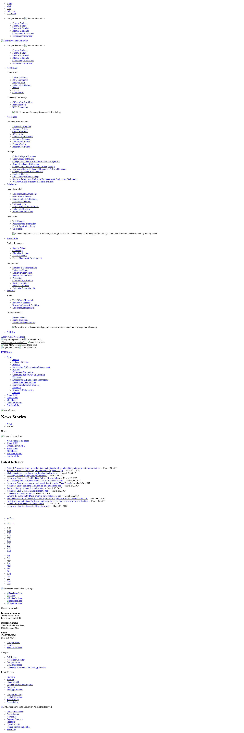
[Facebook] (125, 593)
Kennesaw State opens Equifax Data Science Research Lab (33, 478)
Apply (9, 3)
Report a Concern (15, 719)
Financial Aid (13, 682)
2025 (9, 548)
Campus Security (14, 694)
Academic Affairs (20, 129)
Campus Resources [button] (15, 18)
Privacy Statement (15, 711)
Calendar (11, 11)
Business (16, 369)
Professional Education (22, 211)
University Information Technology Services (26, 667)
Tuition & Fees (19, 204)
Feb (8, 558)
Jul (8, 571)
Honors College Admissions (24, 199)
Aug (9, 573)
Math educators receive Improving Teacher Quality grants (32, 473)
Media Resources (14, 647)
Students (16, 392)
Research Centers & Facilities (25, 305)
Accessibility (12, 702)
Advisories (11, 717)
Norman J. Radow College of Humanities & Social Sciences (39, 169)
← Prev (10, 518)
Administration (19, 105)
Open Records (13, 724)
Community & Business (23, 33)
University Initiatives (21, 85)
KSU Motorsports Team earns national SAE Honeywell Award (35, 480)
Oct (8, 578)
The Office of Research (22, 300)
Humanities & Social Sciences (25, 385)
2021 (9, 538)
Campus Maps (13, 642)
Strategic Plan (18, 82)
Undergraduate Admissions (24, 194)
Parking (10, 645)
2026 (9, 551)
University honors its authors (19, 493)
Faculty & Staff (19, 26)
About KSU (12, 68)
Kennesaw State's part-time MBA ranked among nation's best (34, 486)
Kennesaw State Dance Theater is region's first (27, 491)
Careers (15, 90)
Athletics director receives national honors (25, 503)
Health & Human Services (24, 382)
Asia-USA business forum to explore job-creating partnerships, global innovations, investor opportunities (53, 468)
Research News (19, 317)
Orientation (17, 229)
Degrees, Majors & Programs (20, 684)
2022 (9, 541)
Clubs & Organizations (22, 280)
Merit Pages (12, 400)
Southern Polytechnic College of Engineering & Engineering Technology (45, 179)
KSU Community (20, 80)
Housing (10, 679)
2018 (9, 530)
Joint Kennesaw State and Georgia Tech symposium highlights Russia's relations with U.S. (47, 498)
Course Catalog (19, 144)
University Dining (20, 270)
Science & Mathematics (22, 390)
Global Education (20, 131)
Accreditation (13, 714)
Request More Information (24, 224)
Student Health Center (22, 275)
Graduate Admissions (21, 196)
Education (16, 377)
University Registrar (21, 209)
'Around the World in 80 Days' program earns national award (34, 496)
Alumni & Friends (20, 31)
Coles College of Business (24, 156)
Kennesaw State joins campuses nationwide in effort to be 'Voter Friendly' (39, 483)
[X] (125, 596)
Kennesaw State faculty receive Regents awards (28, 506)
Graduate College (20, 174)
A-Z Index (11, 13)
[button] (21, 339)
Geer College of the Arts (23, 159)
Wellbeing (16, 278)
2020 (9, 535)
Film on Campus (14, 402)
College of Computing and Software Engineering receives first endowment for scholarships (47, 501)
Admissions (12, 184)
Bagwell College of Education (25, 164)
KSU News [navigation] (6, 352)
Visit (9, 6)
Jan (8, 555)
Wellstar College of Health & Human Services (33, 182)
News (9, 357)
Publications (12, 397)
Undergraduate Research (23, 308)
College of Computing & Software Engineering (33, 166)
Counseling (17, 250)
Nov (9, 581)
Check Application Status (23, 226)
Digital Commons (20, 320)
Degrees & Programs (21, 126)
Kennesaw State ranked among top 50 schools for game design (35, 470)
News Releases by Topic (18, 441)
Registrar (11, 687)
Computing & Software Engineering (28, 375)
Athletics (11, 332)
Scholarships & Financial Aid (25, 206)
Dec (8, 583)
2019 (9, 533)
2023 (9, 543)
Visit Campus (18, 221)
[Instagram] (125, 601)
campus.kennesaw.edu (22, 36)
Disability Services (20, 253)
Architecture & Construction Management (31, 367)
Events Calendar (19, 255)
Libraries (11, 677)
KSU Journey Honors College (25, 176)
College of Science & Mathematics (27, 171)
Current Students (19, 23)
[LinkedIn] (125, 598)
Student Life (12, 238)
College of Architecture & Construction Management (36, 161)
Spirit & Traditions (20, 283)
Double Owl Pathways (22, 136)
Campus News (13, 662)
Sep (8, 576)
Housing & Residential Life (24, 268)
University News (20, 77)
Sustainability (13, 699)
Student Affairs (19, 248)
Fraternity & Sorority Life (23, 288)
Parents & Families (20, 28)
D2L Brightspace (14, 665)
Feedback (11, 722)
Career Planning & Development (27, 258)
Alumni (15, 87)
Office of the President (22, 102)
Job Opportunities (15, 689)
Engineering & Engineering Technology (30, 380)
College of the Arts (20, 362)
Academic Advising (21, 147)
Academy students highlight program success (27, 475)
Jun (8, 568)
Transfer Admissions (21, 201)
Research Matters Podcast (23, 322)
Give (9, 8)
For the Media (13, 405)
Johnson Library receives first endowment (25, 488)
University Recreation (22, 273)
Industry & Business (21, 302)
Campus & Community (22, 372)
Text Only (11, 729)
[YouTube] (125, 603)
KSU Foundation (20, 107)
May (9, 566)
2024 (9, 546)
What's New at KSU (16, 446)
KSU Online (18, 134)
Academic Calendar (21, 139)
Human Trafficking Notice (18, 727)
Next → (10, 523)
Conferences (18, 92)
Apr (8, 563)
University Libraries (21, 141)
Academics (12, 117)
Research (11, 290)
